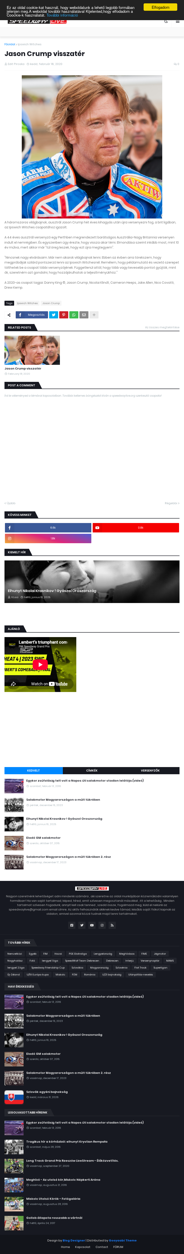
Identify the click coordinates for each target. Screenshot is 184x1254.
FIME (144, 954)
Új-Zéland (13, 974)
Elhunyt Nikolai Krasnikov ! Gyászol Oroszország (52, 590)
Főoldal (9, 44)
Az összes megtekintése (162, 327)
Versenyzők (150, 770)
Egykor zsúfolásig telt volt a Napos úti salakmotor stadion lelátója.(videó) (85, 781)
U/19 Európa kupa (38, 974)
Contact (102, 1247)
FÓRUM (118, 1247)
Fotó (32, 960)
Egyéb (32, 954)
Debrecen (112, 960)
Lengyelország (103, 954)
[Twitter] (53, 314)
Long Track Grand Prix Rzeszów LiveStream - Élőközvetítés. (72, 1161)
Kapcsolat (82, 1247)
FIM (45, 954)
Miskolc (60, 974)
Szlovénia (121, 967)
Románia (89, 974)
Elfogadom (160, 7)
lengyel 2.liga (15, 967)
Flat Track (140, 967)
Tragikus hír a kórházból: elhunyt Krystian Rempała (66, 1142)
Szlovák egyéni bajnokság (47, 1092)
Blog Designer (74, 1240)
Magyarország (99, 967)
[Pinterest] (63, 314)
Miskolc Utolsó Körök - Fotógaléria (53, 1199)
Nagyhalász (15, 960)
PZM (74, 974)
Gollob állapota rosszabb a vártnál (54, 1218)
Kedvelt (33, 770)
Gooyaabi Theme (123, 1240)
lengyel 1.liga (50, 960)
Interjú (129, 960)
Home (65, 1247)
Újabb (11, 503)
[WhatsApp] (73, 314)
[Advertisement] (92, 730)
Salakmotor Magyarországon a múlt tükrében (63, 800)
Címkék (92, 770)
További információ (62, 15)
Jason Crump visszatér (22, 369)
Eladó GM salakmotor (43, 838)
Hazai (58, 954)
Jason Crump (51, 303)
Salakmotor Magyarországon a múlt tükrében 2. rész (68, 857)
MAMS (170, 960)
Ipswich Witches (30, 44)
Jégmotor (160, 954)
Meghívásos (126, 954)
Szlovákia (77, 967)
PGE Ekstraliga (78, 954)
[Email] (83, 314)
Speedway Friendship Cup (48, 967)
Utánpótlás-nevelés (140, 974)
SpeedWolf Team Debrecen (82, 960)
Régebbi (171, 503)
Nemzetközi (14, 954)
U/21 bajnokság (111, 974)
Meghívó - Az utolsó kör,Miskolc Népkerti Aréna (63, 1180)
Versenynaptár (150, 960)
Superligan (160, 967)
